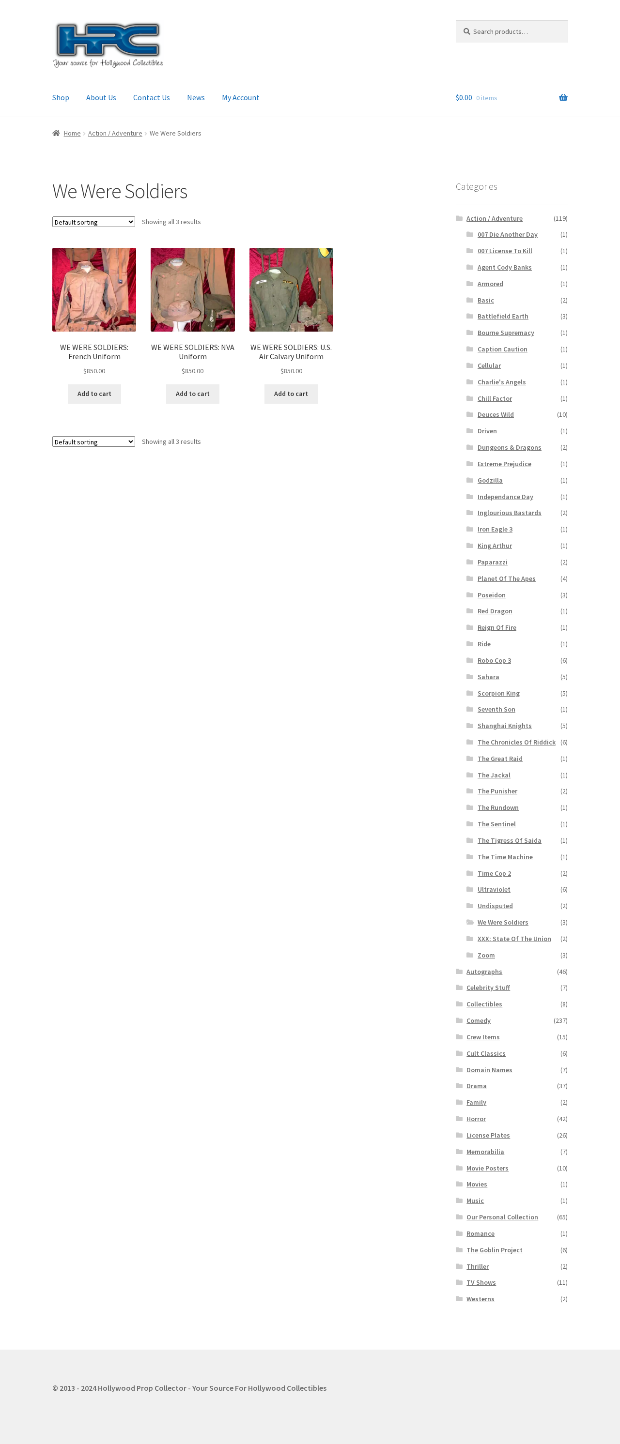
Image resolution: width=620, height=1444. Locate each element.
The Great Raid (500, 758)
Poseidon (492, 595)
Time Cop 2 (494, 873)
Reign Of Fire (497, 627)
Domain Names (489, 1069)
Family (476, 1102)
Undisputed (495, 905)
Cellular (489, 365)
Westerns (480, 1298)
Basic (486, 300)
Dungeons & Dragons (510, 447)
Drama (476, 1085)
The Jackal (494, 775)
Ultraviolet (494, 889)
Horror (476, 1118)
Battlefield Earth (503, 316)
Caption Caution (502, 349)
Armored (490, 283)
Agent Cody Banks (505, 267)
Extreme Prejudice (504, 463)
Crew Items (483, 1037)
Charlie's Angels (502, 382)
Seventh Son (496, 709)
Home (72, 133)
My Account (241, 97)
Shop (60, 97)
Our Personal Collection (502, 1217)
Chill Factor (495, 398)
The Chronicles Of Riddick (517, 742)
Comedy (478, 1020)
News (196, 97)
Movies (476, 1184)
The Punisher (497, 791)
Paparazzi (493, 562)
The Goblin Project (494, 1250)
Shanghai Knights (505, 725)
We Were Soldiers (503, 922)
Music (475, 1200)
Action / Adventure (115, 133)
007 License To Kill (505, 250)
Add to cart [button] (94, 393)
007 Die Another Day (508, 234)
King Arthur (495, 545)
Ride (484, 643)
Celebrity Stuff (488, 987)
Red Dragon (495, 611)
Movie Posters (487, 1168)
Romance (480, 1233)
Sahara (488, 676)
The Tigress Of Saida (510, 840)
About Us (101, 97)
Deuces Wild (496, 414)
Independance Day (505, 496)
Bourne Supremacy (506, 332)
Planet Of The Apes (507, 578)
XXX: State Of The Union (514, 938)
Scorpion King (499, 693)
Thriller (477, 1266)
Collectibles (484, 1004)
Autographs (484, 971)
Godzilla (490, 480)
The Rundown (498, 807)
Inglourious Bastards (510, 512)
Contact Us (151, 97)
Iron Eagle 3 (495, 529)
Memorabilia (485, 1151)
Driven (487, 430)
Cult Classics (486, 1053)
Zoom (486, 955)
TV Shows (481, 1282)
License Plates (488, 1135)
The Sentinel (497, 824)
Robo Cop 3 (494, 660)
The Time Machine (505, 856)
